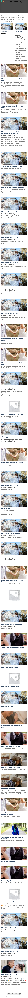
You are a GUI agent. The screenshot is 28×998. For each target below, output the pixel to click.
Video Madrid (5, 508)
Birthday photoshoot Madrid (10, 437)
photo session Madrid (8, 861)
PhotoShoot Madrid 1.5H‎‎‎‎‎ (9, 974)
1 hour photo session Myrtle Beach (12, 647)
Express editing (5, 31)
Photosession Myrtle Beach (10, 686)
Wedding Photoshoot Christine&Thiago (8, 813)
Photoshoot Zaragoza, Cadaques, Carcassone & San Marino (12, 132)
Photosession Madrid (8, 706)
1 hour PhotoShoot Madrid (10, 211)
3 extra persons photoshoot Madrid (12, 166)
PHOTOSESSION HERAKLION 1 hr (11, 767)
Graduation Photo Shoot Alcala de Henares (12, 837)
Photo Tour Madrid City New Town (12, 902)
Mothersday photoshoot (9, 881)
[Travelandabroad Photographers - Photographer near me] (2, 1)
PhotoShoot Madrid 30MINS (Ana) (12, 624)
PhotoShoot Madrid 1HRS (9, 237)
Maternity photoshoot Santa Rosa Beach (12, 726)
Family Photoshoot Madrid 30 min (12, 187)
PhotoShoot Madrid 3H (8, 927)
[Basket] (26, 1)
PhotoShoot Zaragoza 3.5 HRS (20, 32)
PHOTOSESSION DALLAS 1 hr (10, 746)
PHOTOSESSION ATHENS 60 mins (12, 414)
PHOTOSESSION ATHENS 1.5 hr (11, 789)
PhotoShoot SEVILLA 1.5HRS (10, 533)
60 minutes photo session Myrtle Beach (12, 79)
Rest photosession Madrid (9, 667)
